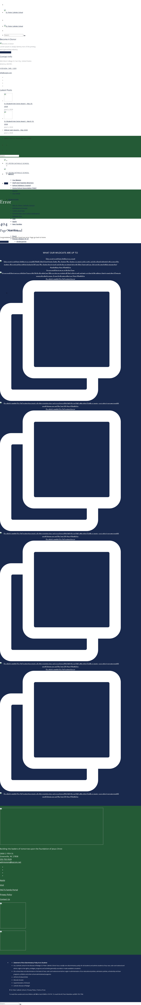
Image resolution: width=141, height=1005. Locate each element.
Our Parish (16, 194)
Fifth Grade (21, 258)
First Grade (21, 244)
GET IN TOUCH (5, 52)
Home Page (4, 242)
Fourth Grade (22, 255)
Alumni (14, 191)
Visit (13, 219)
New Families (17, 224)
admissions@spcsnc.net (10, 862)
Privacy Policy (6, 894)
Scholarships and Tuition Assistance (26, 214)
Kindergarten (21, 242)
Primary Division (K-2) (20, 239)
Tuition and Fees (18, 211)
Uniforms (15, 409)
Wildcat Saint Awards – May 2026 (16, 130)
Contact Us (5, 899)
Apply (14, 222)
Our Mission (16, 180)
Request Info (17, 216)
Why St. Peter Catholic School (23, 205)
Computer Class (23, 271)
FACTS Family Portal (9, 890)
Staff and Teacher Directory (23, 183)
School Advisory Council (21, 185)
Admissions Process (19, 208)
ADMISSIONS (13, 199)
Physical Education (24, 279)
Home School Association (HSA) (24, 188)
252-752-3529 (6, 859)
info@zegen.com (6, 73)
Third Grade (21, 252)
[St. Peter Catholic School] (13, 12)
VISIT (6, 183)
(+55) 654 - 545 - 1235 (8, 68)
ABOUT (11, 174)
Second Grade (22, 247)
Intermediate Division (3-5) (22, 250)
